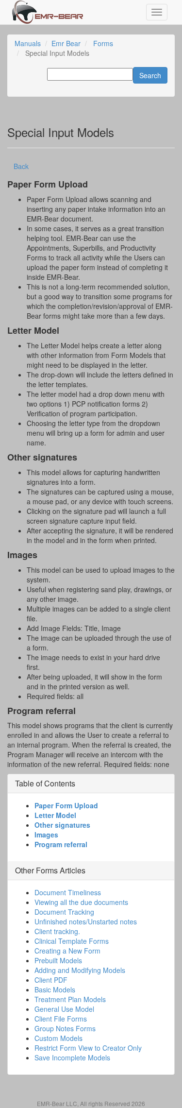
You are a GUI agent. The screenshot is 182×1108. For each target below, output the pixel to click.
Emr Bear (66, 43)
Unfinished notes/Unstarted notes (85, 921)
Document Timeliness (67, 892)
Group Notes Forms (65, 1028)
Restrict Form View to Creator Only (88, 1048)
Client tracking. (57, 931)
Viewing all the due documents (81, 902)
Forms (103, 43)
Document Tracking (64, 912)
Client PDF (50, 980)
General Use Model (64, 1009)
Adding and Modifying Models (79, 970)
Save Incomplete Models (72, 1057)
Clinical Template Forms (71, 941)
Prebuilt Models (58, 960)
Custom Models (58, 1038)
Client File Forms (60, 1018)
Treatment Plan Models (70, 999)
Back (21, 166)
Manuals (28, 43)
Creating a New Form (67, 950)
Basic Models (54, 989)
